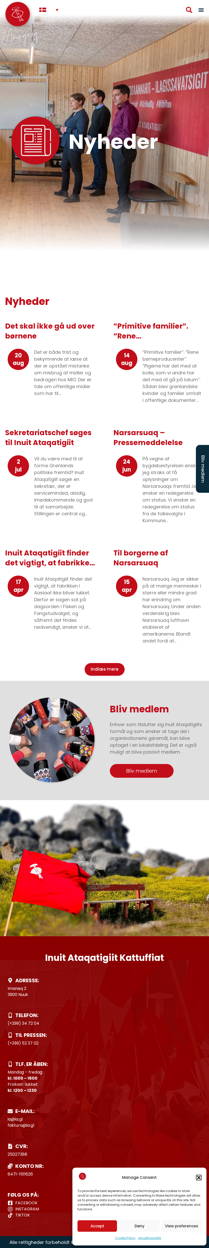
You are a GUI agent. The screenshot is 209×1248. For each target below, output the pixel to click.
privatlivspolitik (149, 1238)
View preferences (181, 1226)
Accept (97, 1226)
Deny (140, 1226)
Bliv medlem (203, 468)
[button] (198, 1177)
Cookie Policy (125, 1238)
